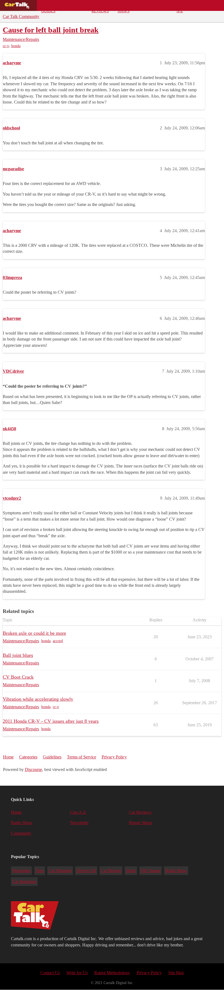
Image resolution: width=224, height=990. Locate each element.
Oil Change (150, 870)
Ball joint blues (18, 655)
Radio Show (22, 822)
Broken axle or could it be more (34, 633)
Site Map (176, 972)
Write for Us (77, 972)
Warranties (21, 870)
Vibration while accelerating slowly (38, 699)
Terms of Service (81, 757)
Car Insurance (24, 881)
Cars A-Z (181, 7)
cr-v (6, 46)
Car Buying (111, 870)
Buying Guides (48, 7)
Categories (28, 757)
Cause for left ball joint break (51, 30)
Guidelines (52, 757)
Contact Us (50, 972)
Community (156, 5)
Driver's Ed (86, 870)
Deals (76, 5)
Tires (39, 870)
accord (58, 641)
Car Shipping (60, 870)
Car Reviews (100, 7)
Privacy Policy (114, 757)
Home (8, 757)
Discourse (33, 769)
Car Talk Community (21, 16)
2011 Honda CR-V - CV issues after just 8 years (51, 721)
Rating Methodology (112, 972)
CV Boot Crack (18, 677)
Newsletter (79, 822)
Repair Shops (124, 7)
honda (15, 46)
